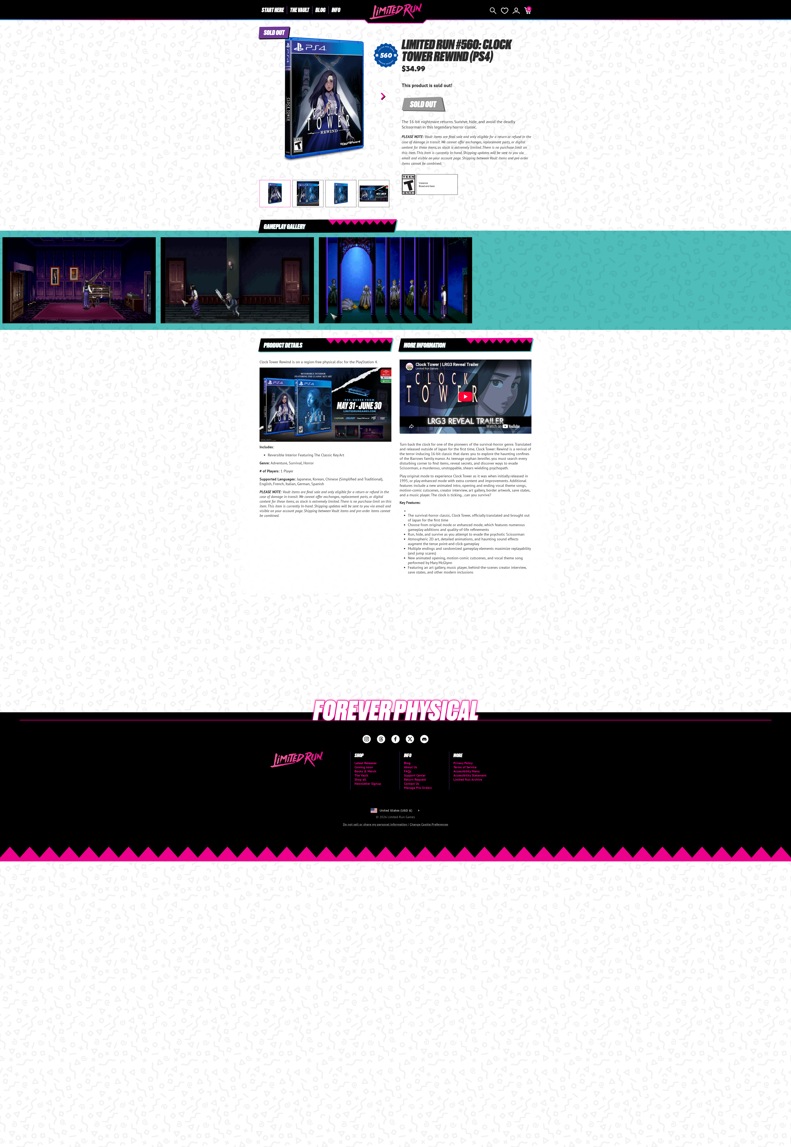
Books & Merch (365, 771)
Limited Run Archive (467, 779)
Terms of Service (464, 767)
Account (516, 10)
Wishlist (504, 10)
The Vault (299, 9)
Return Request (415, 779)
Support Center (415, 775)
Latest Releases (366, 763)
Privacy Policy (463, 763)
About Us (410, 767)
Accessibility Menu (466, 771)
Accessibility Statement (470, 775)
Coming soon (364, 767)
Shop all (360, 779)
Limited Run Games (395, 11)
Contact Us (411, 783)
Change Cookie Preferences (429, 824)
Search (493, 10)
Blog (320, 9)
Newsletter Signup (368, 783)
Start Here (273, 9)
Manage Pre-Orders (418, 788)
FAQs (407, 771)
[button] (266, 96)
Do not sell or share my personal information (375, 824)
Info (336, 9)
